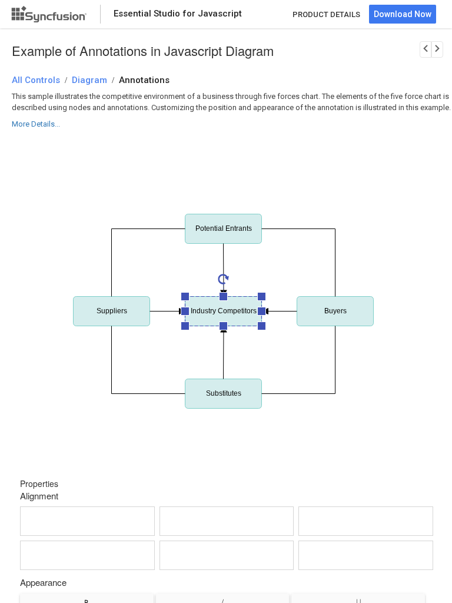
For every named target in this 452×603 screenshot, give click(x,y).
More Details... (36, 124)
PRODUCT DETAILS (326, 14)
